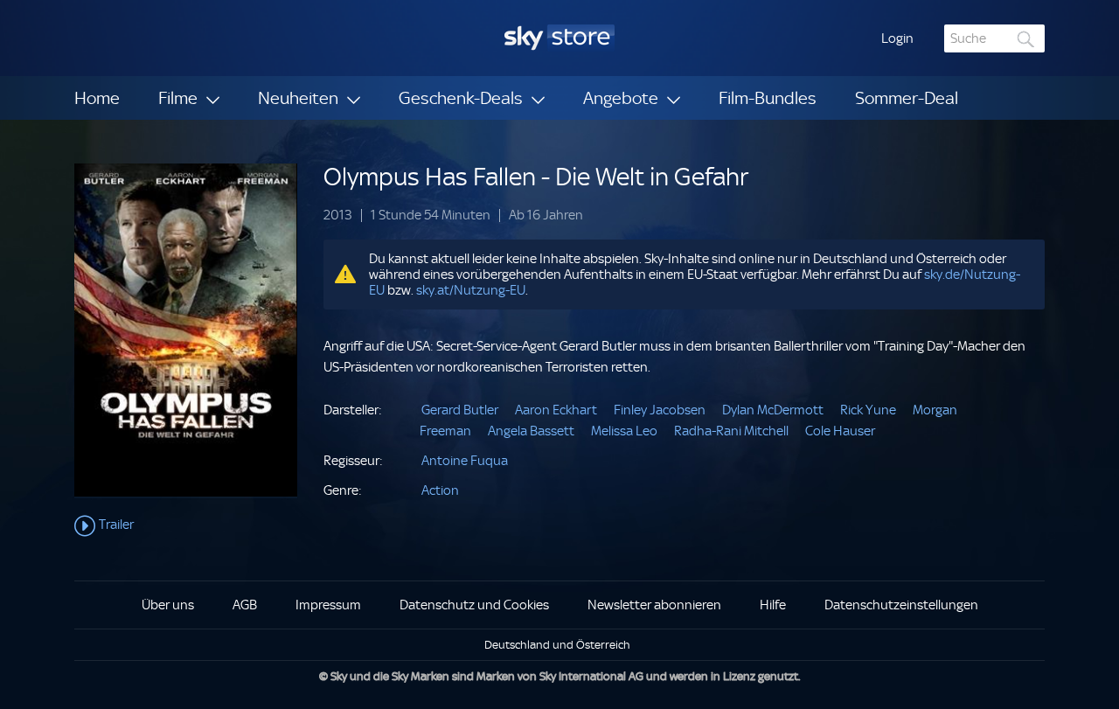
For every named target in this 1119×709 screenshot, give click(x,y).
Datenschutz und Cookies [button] (474, 605)
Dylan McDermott (773, 410)
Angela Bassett (531, 431)
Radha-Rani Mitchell (731, 431)
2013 (337, 215)
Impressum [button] (328, 605)
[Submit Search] (1026, 39)
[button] (897, 38)
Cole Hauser (840, 431)
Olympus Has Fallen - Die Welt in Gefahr (535, 177)
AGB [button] (245, 605)
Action (440, 490)
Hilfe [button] (773, 605)
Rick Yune (868, 410)
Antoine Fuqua (464, 461)
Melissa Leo (624, 431)
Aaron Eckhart (556, 410)
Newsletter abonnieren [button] (654, 605)
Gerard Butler (459, 410)
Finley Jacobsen (659, 410)
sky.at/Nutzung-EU (470, 290)
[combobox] (994, 38)
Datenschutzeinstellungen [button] (901, 605)
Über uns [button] (168, 605)
